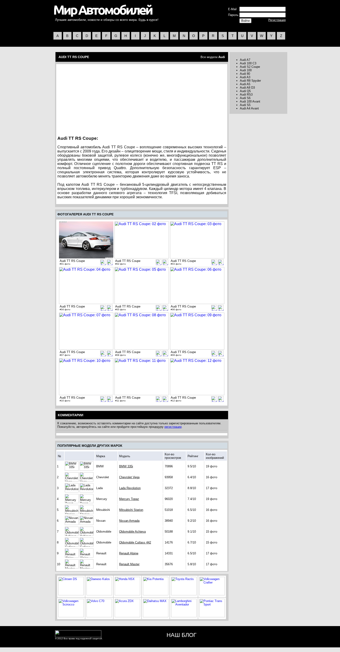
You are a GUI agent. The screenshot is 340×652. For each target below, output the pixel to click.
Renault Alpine (128, 553)
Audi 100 (246, 70)
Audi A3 (245, 77)
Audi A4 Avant (249, 108)
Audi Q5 (245, 91)
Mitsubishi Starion (131, 510)
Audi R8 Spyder (250, 80)
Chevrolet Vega (129, 477)
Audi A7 (245, 60)
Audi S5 (245, 105)
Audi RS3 (246, 94)
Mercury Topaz (129, 499)
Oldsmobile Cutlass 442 (135, 542)
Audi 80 (245, 73)
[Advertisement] (97, 98)
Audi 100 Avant (250, 101)
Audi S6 (245, 98)
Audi (221, 57)
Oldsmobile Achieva (132, 531)
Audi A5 (245, 84)
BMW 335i (126, 466)
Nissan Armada (129, 520)
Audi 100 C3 (248, 63)
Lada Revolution (130, 488)
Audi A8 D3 (247, 87)
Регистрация (277, 20)
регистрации (173, 426)
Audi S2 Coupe (250, 66)
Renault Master (129, 564)
